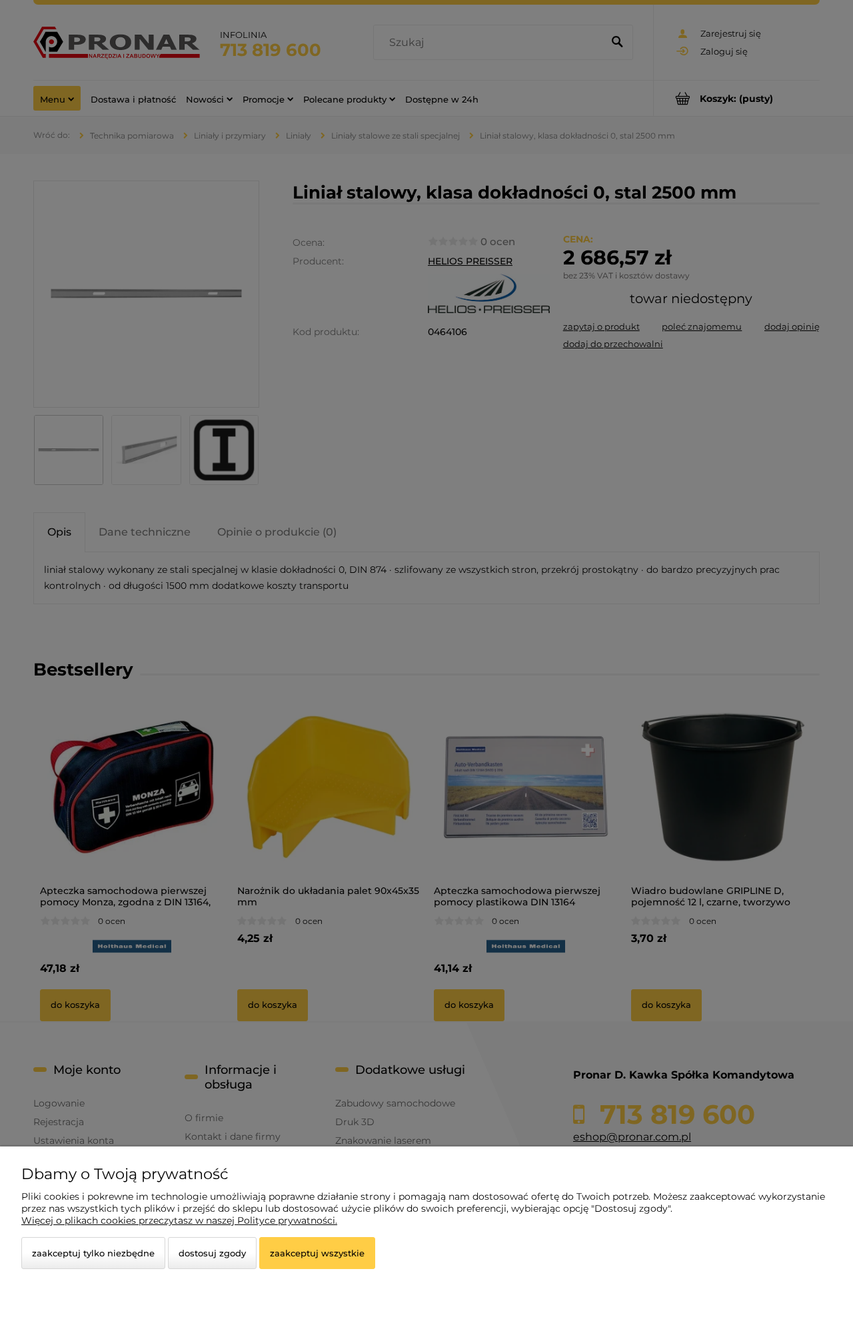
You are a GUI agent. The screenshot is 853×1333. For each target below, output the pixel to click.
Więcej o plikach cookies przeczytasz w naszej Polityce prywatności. (179, 1220)
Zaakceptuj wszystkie (317, 1253)
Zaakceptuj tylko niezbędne (93, 1253)
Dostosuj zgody (212, 1253)
